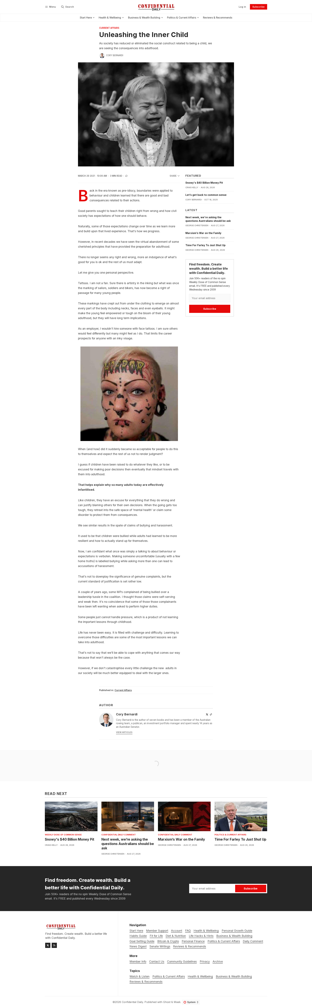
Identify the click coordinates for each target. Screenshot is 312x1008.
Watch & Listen (140, 976)
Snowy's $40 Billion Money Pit (204, 182)
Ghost (166, 1002)
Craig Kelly (191, 187)
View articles (124, 732)
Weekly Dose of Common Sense (63, 835)
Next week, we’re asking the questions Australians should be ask (127, 843)
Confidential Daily (132, 1002)
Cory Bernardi (114, 55)
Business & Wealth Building (234, 976)
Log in (242, 6)
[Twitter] (207, 714)
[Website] (211, 714)
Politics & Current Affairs (230, 835)
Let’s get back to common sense (206, 194)
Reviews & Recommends (146, 981)
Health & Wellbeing (200, 976)
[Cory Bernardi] (102, 55)
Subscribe (258, 6)
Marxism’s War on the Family (203, 233)
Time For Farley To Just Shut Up (205, 245)
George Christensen (196, 225)
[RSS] (54, 945)
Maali (177, 1002)
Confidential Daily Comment (118, 835)
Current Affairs (109, 28)
